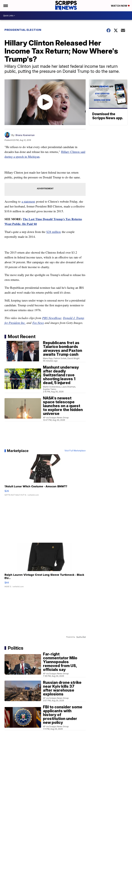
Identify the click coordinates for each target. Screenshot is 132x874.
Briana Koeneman (25, 135)
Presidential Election (23, 29)
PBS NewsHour (51, 318)
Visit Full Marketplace (75, 451)
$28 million (53, 232)
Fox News (38, 323)
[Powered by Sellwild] (81, 637)
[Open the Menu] (5, 5)
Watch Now (119, 5)
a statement (28, 201)
